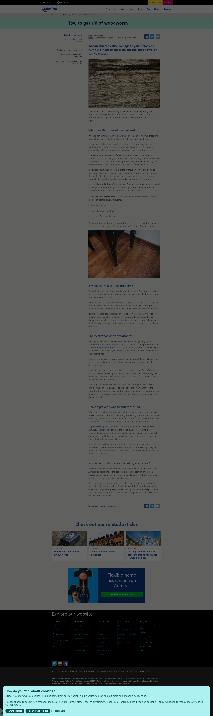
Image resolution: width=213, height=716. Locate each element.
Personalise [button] (59, 710)
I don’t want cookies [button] (38, 710)
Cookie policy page (136, 695)
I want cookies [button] (15, 710)
